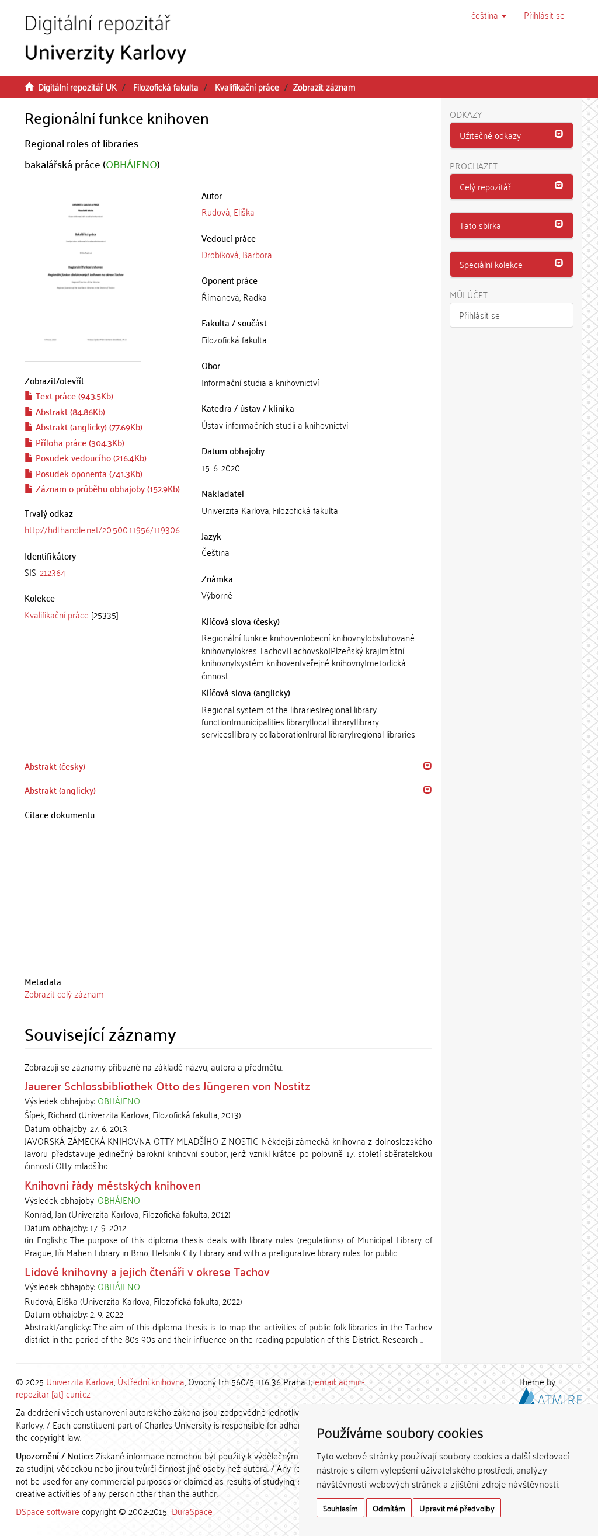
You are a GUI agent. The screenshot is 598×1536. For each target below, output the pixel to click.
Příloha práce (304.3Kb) (78, 442)
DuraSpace (192, 1511)
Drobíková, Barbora (236, 254)
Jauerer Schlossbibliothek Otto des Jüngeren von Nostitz (167, 1085)
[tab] (104, 572)
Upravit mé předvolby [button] (457, 1507)
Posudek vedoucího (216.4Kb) (90, 457)
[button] (489, 14)
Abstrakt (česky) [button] (55, 765)
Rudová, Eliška (228, 211)
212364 (52, 572)
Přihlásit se (479, 315)
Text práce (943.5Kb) (73, 395)
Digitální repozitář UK (77, 86)
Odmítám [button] (389, 1507)
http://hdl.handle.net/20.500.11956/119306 (102, 529)
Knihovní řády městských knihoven (113, 1184)
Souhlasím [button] (340, 1507)
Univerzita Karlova (80, 1381)
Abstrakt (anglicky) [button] (60, 789)
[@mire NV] (550, 1394)
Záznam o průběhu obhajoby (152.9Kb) (106, 488)
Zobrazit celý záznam (64, 993)
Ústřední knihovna (151, 1381)
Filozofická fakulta (166, 86)
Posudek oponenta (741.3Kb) (87, 473)
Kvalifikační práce (247, 86)
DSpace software (47, 1511)
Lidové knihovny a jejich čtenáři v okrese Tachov (147, 1270)
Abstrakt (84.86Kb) (69, 411)
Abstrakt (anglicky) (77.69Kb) (87, 426)
